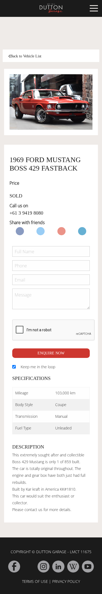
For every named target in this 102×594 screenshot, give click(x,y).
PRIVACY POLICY (66, 581)
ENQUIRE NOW (51, 353)
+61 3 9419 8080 (26, 213)
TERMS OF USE (35, 581)
